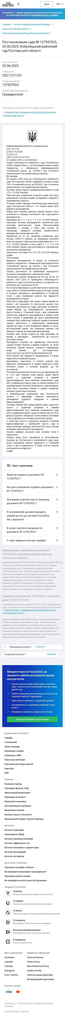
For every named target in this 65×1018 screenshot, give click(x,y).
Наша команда (12, 746)
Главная (6, 24)
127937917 (40, 647)
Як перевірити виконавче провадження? (25, 871)
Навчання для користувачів (19, 764)
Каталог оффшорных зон (17, 843)
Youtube (9, 966)
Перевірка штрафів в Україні (19, 867)
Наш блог (9, 768)
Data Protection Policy (38, 966)
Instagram (10, 970)
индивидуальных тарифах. (45, 15)
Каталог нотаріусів (14, 856)
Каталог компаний (14, 830)
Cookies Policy (34, 970)
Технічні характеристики (40, 975)
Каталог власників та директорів (22, 847)
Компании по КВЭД (14, 834)
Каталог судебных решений (19, 839)
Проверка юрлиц (13, 784)
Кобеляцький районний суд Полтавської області (26, 33)
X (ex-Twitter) (11, 975)
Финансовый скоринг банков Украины (24, 819)
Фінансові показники (15, 801)
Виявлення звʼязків (14, 810)
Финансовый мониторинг (17, 792)
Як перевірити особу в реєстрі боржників (26, 880)
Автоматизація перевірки (18, 806)
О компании (11, 742)
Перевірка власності (15, 797)
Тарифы (9, 738)
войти (46, 4)
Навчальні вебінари (15, 760)
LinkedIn (9, 962)
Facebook (9, 957)
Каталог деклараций (15, 852)
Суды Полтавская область (15, 29)
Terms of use (33, 962)
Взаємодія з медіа (14, 751)
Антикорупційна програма (40, 979)
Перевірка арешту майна (17, 876)
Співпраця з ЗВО (13, 755)
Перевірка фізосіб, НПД (17, 788)
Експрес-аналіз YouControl (18, 814)
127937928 (51, 654)
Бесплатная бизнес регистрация (32, 719)
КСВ (7, 773)
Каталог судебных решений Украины (32, 24)
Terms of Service (35, 957)
